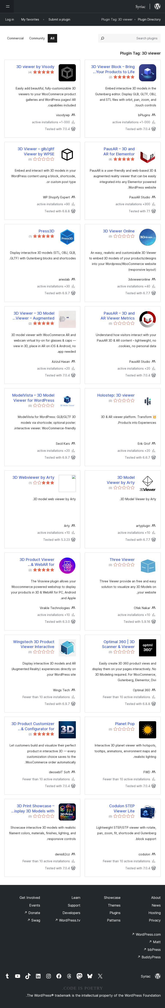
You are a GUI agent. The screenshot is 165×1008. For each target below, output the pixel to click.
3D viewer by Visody (35, 66)
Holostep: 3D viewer (116, 395)
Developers (71, 913)
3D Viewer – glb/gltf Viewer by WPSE (36, 151)
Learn (76, 897)
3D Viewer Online (119, 231)
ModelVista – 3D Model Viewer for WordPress (33, 397)
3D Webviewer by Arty (33, 477)
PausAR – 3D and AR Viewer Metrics (118, 315)
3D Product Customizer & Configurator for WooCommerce (32, 726)
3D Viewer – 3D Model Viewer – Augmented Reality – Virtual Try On (33, 316)
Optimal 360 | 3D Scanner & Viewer (118, 644)
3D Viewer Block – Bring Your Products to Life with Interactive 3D (113, 69)
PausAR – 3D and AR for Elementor (119, 151)
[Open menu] (7, 6)
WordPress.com (146, 934)
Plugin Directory (149, 19)
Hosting (154, 913)
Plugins (115, 913)
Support (74, 905)
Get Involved (30, 897)
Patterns (114, 920)
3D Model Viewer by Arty (121, 480)
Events (34, 905)
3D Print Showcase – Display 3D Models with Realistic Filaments (33, 808)
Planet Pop (125, 723)
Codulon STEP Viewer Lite (122, 808)
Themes (114, 905)
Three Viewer (122, 559)
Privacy (155, 920)
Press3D (46, 231)
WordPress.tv (67, 920)
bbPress (152, 949)
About (156, 897)
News (156, 905)
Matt (155, 942)
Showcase (112, 897)
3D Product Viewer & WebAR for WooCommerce (37, 562)
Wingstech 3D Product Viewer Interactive (33, 644)
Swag (33, 920)
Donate (32, 913)
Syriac (146, 976)
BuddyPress (149, 957)
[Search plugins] (102, 38)
